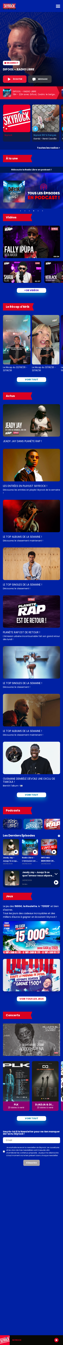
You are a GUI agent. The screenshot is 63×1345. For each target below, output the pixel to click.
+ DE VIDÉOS (31, 290)
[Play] (56, 1340)
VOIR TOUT (31, 795)
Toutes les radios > (48, 147)
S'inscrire (31, 1162)
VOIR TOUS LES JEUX (31, 999)
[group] (31, 1340)
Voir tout (31, 379)
